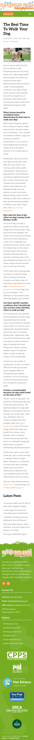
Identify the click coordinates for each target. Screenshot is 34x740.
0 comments (14, 41)
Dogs (27, 38)
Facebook (7, 487)
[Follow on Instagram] (8, 583)
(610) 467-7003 (16, 597)
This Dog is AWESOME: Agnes (15, 534)
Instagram (19, 487)
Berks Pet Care (9, 484)
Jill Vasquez (8, 38)
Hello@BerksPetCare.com (18, 601)
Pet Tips (5, 41)
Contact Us (8, 14)
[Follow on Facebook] (4, 583)
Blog (24, 38)
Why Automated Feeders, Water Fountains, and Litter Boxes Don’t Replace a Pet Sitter (16, 527)
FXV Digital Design (13, 738)
